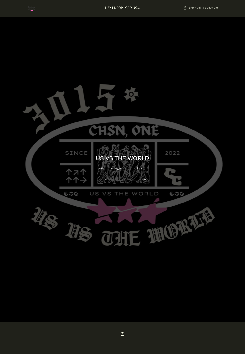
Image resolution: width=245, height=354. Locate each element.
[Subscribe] (145, 179)
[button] (200, 7)
